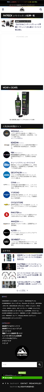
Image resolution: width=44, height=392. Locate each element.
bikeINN (17, 142)
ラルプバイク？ (14, 383)
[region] (22, 106)
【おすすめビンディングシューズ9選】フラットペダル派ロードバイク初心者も (28, 27)
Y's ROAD (15, 192)
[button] (22, 104)
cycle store (17, 202)
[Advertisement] (22, 60)
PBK (17, 152)
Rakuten (16, 212)
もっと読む (21, 290)
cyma (15, 182)
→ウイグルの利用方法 (17, 138)
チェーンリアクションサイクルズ (23, 162)
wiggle (17, 131)
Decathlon (19, 172)
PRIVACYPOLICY (35, 383)
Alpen (16, 230)
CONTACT (24, 383)
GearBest (18, 239)
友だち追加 (8, 377)
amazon (17, 221)
